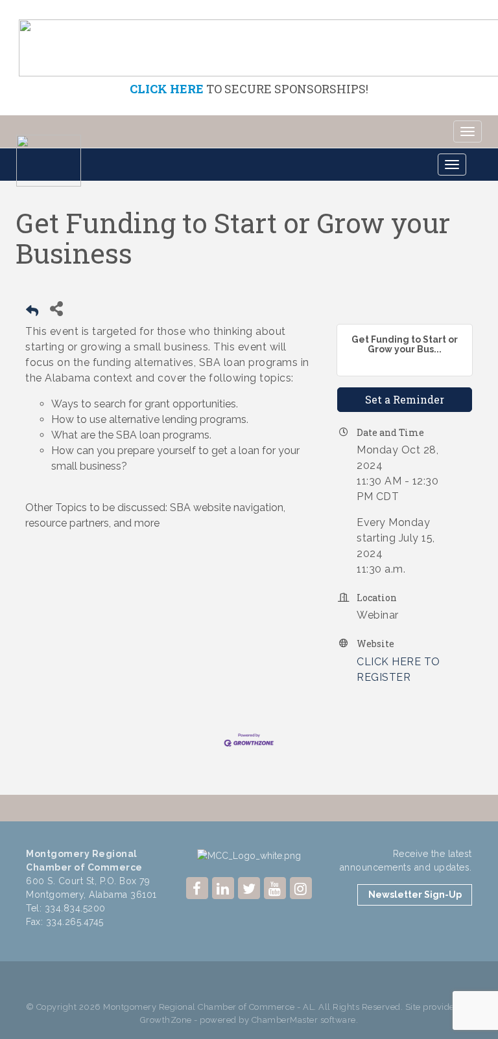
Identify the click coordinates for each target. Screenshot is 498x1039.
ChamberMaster (285, 1020)
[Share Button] (56, 308)
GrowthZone (166, 1020)
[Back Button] (32, 312)
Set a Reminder (404, 399)
